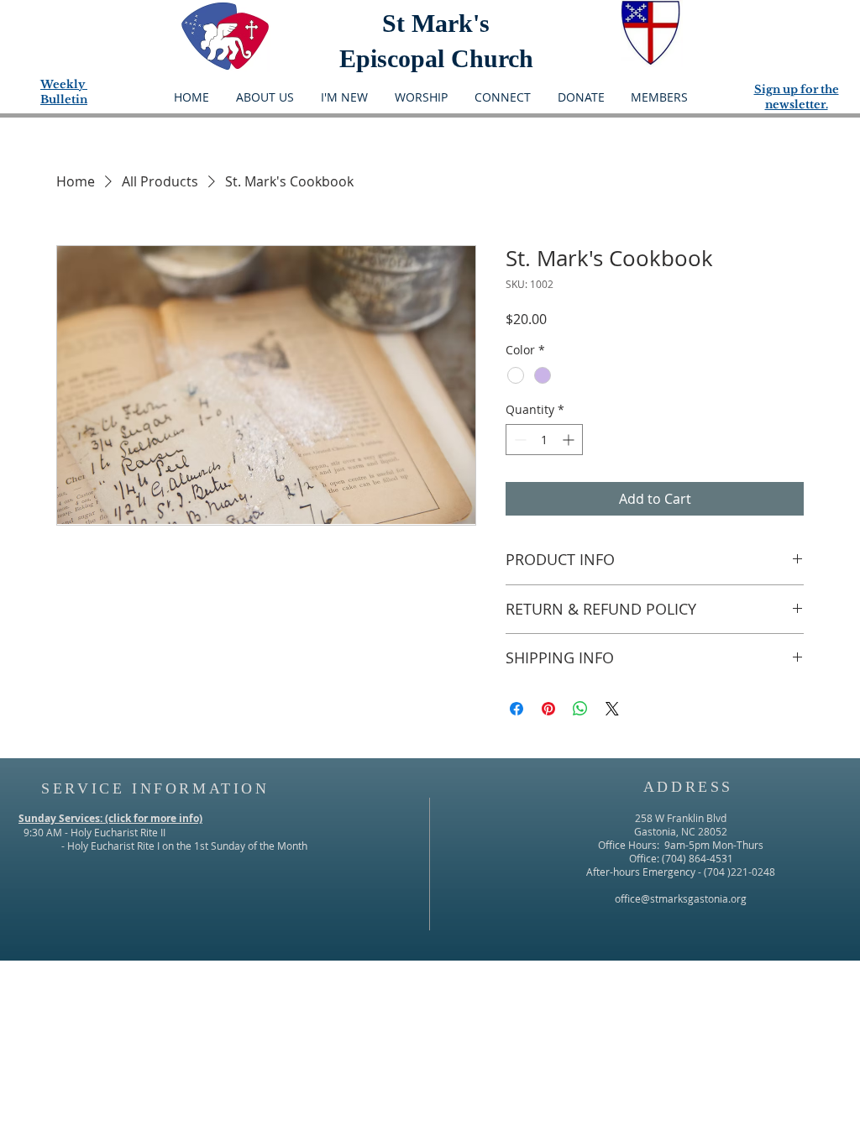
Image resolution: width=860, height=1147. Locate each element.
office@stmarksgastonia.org (681, 898)
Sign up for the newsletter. (796, 97)
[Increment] (569, 439)
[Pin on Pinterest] (548, 709)
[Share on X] (612, 709)
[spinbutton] (544, 439)
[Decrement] (518, 439)
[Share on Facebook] (516, 709)
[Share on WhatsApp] (580, 709)
